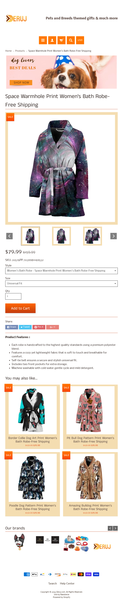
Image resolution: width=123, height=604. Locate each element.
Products (20, 51)
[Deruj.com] (19, 19)
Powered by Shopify (61, 597)
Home (8, 51)
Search (53, 583)
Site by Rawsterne (61, 595)
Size (7, 278)
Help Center (67, 583)
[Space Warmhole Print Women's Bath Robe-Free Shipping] (30, 236)
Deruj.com (60, 592)
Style (8, 265)
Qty (7, 291)
